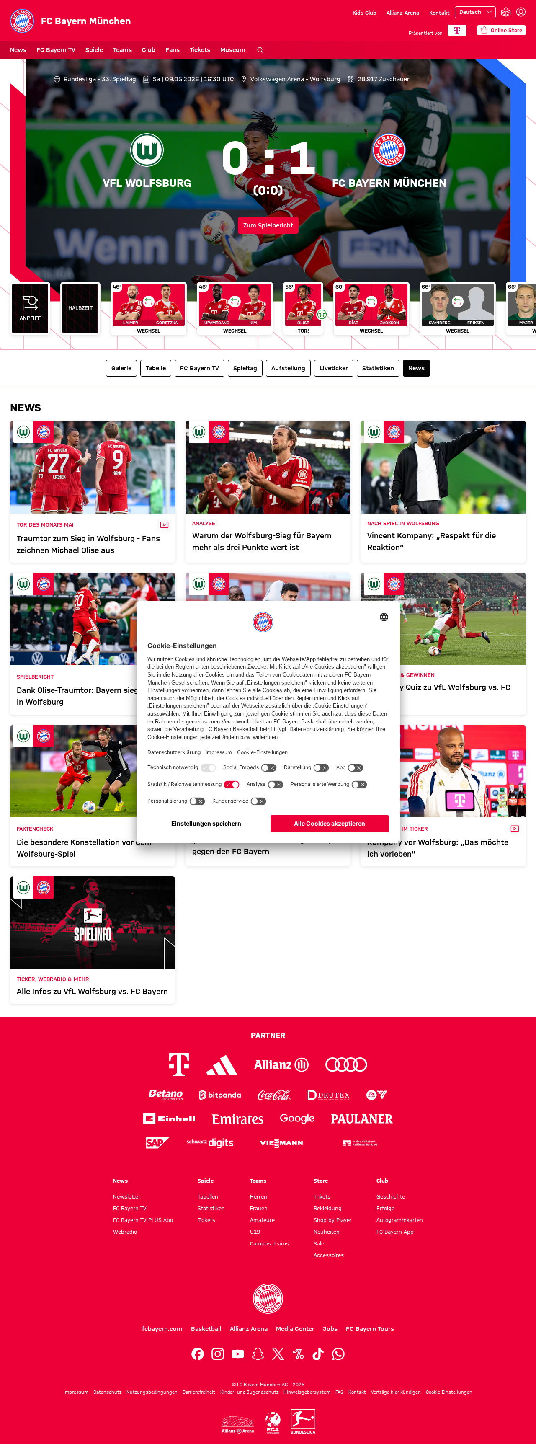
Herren (258, 1196)
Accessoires (329, 1255)
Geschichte (390, 1196)
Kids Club (364, 12)
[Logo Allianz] (281, 1064)
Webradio (125, 1232)
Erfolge (385, 1208)
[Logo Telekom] (179, 1064)
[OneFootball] (298, 1354)
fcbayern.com (162, 1328)
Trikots (322, 1196)
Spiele (94, 49)
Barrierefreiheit (199, 1392)
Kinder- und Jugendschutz (249, 1392)
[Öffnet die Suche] (260, 50)
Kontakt (439, 12)
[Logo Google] (297, 1118)
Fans (172, 49)
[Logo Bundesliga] (303, 1421)
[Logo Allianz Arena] (238, 1425)
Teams (122, 49)
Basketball (206, 1328)
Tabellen (208, 1196)
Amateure (262, 1220)
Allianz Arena (403, 12)
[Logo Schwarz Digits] (210, 1143)
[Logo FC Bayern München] (268, 1299)
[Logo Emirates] (237, 1118)
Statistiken (211, 1208)
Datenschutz (107, 1392)
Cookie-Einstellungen (449, 1392)
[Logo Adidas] (221, 1064)
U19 (255, 1232)
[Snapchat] (258, 1354)
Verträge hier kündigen (396, 1392)
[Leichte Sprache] (506, 12)
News (18, 49)
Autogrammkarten (399, 1220)
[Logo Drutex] (328, 1095)
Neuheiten (327, 1232)
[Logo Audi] (346, 1064)
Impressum (76, 1392)
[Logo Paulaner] (362, 1119)
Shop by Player (333, 1220)
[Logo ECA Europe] (273, 1423)
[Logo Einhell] (169, 1118)
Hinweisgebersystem (306, 1392)
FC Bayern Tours (370, 1328)
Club (148, 49)
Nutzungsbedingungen (152, 1392)
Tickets (200, 49)
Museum (232, 49)
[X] (278, 1354)
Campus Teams (269, 1243)
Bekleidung (328, 1208)
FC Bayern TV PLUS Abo (143, 1220)
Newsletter (126, 1196)
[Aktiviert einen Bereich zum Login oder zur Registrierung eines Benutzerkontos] (521, 12)
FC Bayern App (395, 1232)
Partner (268, 1035)
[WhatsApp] (338, 1354)
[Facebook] (197, 1354)
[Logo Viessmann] (281, 1143)
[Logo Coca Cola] (274, 1095)
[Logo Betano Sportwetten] (166, 1095)
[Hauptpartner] (457, 30)
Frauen (259, 1208)
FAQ (339, 1392)
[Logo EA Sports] (377, 1095)
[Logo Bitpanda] (220, 1095)
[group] (268, 312)
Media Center (295, 1328)
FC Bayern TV (55, 49)
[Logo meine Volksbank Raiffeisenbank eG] (359, 1143)
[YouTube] (238, 1354)
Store (321, 1180)
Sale (319, 1243)
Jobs (330, 1328)
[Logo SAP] (158, 1143)
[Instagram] (217, 1354)
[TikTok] (318, 1354)
